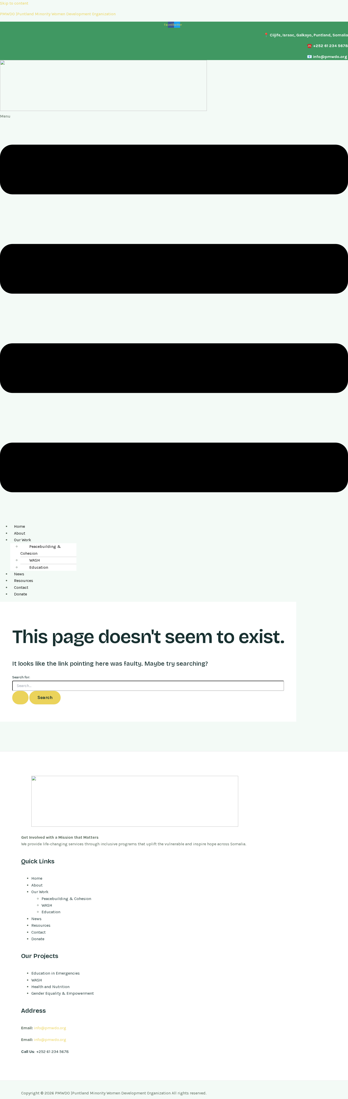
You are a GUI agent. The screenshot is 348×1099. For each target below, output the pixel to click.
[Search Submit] (20, 697)
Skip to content (14, 3)
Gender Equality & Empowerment (62, 993)
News (19, 574)
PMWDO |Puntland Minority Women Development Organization (58, 13)
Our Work (22, 539)
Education (38, 567)
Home (19, 526)
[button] (174, 316)
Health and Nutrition (50, 986)
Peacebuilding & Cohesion (40, 549)
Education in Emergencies (55, 973)
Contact (21, 587)
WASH (34, 560)
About (19, 533)
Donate (20, 594)
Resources (23, 580)
